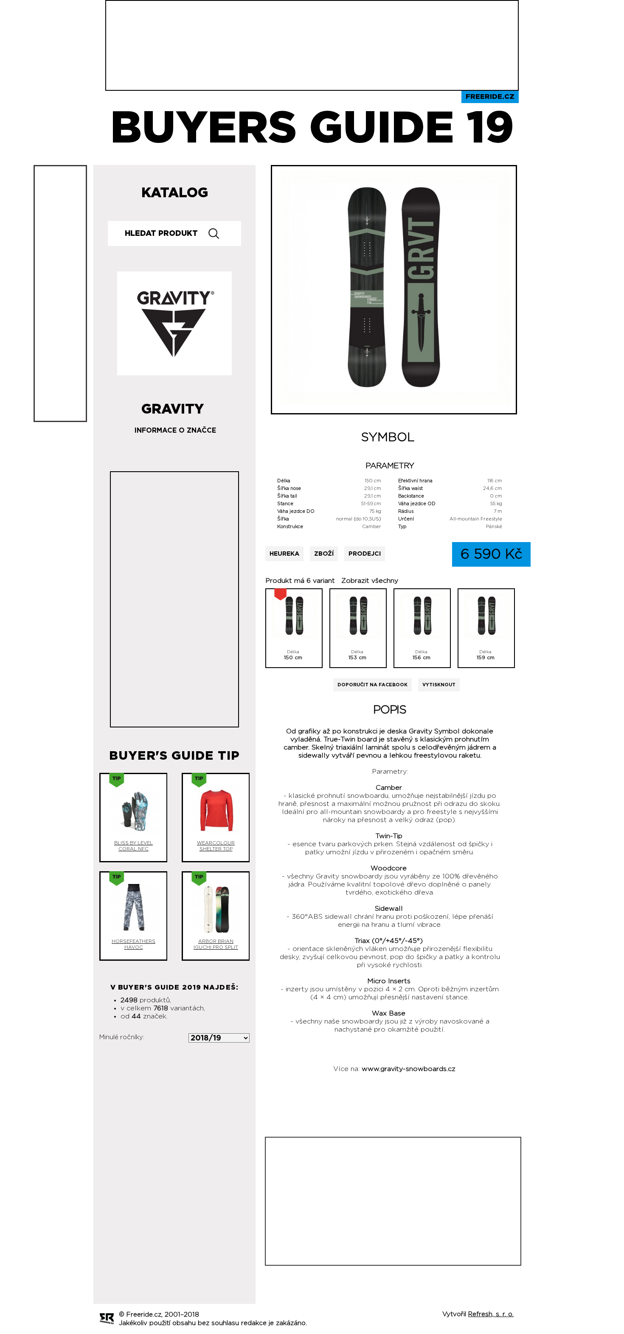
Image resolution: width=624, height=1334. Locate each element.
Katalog (174, 193)
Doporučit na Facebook (372, 684)
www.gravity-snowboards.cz (408, 1069)
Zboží (324, 554)
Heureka (284, 554)
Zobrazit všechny (369, 580)
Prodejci (365, 554)
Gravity (172, 406)
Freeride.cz (490, 96)
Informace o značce (175, 430)
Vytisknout (438, 684)
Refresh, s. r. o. (491, 1314)
